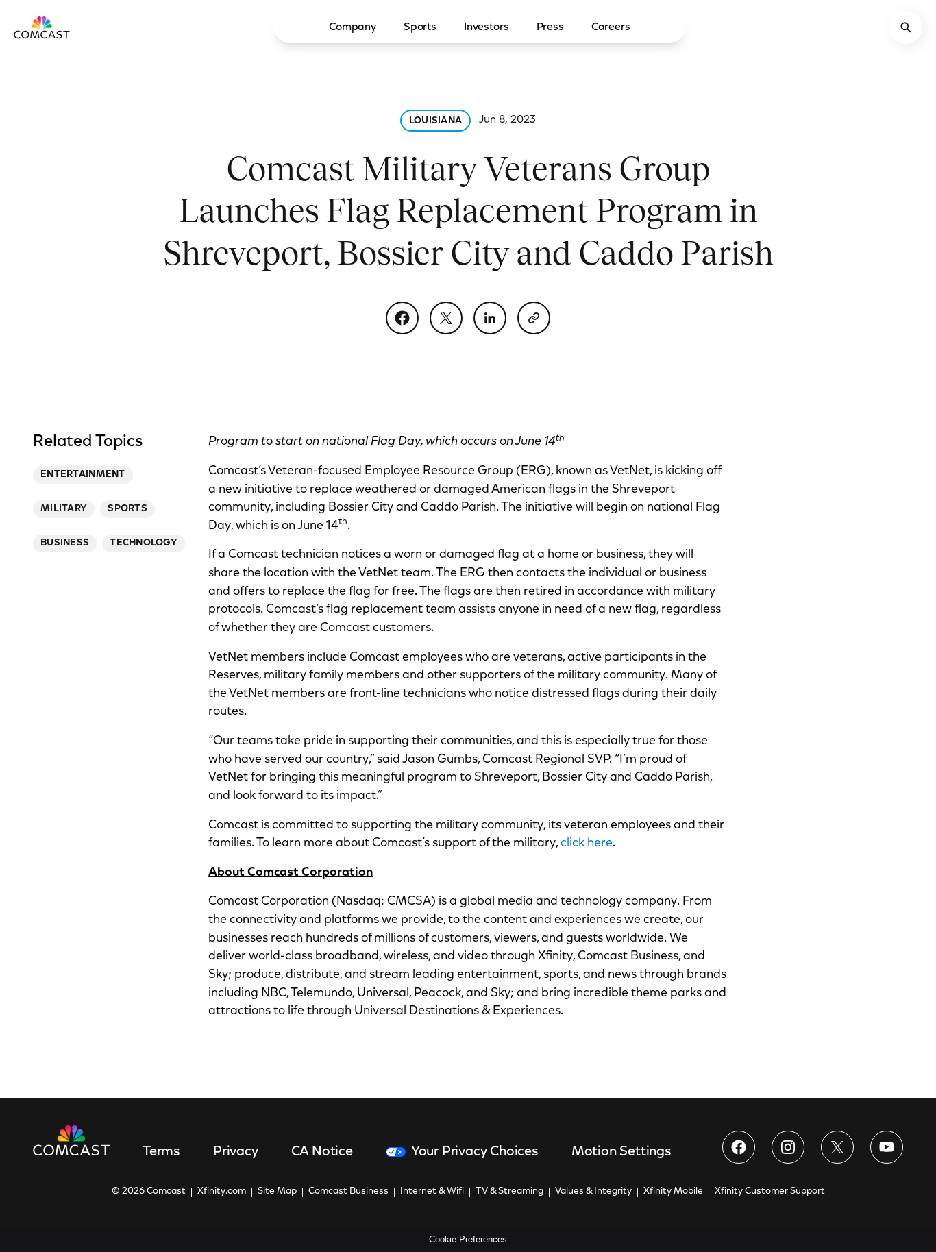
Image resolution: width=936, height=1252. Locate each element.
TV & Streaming (509, 1191)
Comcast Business (348, 1191)
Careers (610, 27)
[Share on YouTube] (886, 1147)
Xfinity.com (221, 1191)
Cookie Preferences (468, 1239)
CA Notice (322, 1152)
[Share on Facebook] (402, 318)
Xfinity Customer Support (770, 1191)
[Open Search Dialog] (905, 27)
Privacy (235, 1152)
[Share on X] (446, 318)
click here (587, 843)
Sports (420, 27)
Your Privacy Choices (475, 1152)
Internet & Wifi (432, 1191)
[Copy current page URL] (533, 318)
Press (550, 27)
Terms (161, 1152)
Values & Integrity (593, 1191)
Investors (486, 27)
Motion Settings (621, 1152)
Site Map (277, 1191)
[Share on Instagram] (788, 1147)
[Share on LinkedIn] (489, 318)
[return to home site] (42, 27)
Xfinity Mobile (673, 1191)
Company (352, 27)
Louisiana (436, 121)
